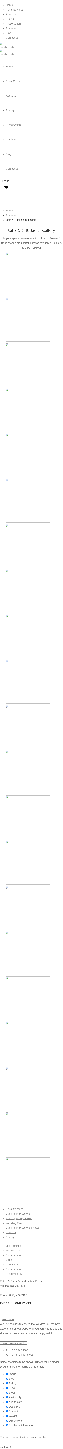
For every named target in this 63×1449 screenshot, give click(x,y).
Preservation (13, 23)
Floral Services (14, 9)
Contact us (12, 37)
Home (9, 5)
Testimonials (13, 1250)
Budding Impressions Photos (22, 1227)
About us (11, 14)
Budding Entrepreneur (19, 1218)
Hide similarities (18, 1350)
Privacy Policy (14, 1273)
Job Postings (13, 1245)
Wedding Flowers (16, 1223)
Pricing (10, 19)
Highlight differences (21, 1354)
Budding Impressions (18, 1213)
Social (9, 1259)
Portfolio (11, 28)
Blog (8, 33)
